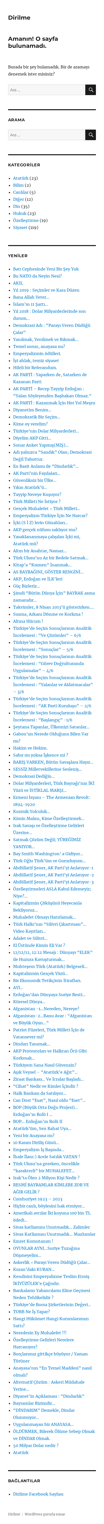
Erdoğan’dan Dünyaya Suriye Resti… (49, 994)
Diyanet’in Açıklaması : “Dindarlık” (48, 1396)
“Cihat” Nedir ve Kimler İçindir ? (45, 1086)
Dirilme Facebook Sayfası (38, 1494)
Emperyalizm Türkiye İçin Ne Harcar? (50, 515)
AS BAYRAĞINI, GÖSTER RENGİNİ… (48, 571)
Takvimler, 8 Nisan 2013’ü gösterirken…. (53, 607)
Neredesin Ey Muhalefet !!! (40, 1332)
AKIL (18, 283)
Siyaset (20, 227)
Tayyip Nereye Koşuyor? (37, 494)
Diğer (18, 199)
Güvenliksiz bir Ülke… (35, 480)
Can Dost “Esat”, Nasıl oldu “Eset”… (49, 1100)
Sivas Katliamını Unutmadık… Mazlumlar (54, 1234)
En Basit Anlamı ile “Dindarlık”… (46, 466)
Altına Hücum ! (28, 621)
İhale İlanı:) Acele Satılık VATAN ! (46, 1156)
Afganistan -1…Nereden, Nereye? (46, 1008)
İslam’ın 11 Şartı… (30, 304)
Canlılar (21, 192)
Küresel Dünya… (29, 1001)
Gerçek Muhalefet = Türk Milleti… (46, 508)
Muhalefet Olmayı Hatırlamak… (44, 917)
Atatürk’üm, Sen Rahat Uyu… (42, 1128)
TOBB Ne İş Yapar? (31, 1311)
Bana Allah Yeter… (31, 297)
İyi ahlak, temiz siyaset (36, 360)
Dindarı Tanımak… (31, 1043)
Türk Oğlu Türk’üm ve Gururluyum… (49, 860)
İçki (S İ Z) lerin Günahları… (40, 522)
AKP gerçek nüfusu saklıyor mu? (45, 529)
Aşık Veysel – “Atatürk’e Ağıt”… (45, 1072)
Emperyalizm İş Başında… (38, 1149)
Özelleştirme (26, 220)
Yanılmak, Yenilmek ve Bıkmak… (46, 339)
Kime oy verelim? (30, 423)
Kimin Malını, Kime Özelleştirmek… (49, 818)
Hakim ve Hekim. (30, 748)
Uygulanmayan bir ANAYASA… (43, 1424)
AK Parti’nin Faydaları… (37, 473)
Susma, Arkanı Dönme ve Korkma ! (48, 614)
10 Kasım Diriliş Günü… (36, 1142)
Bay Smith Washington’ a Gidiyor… (48, 853)
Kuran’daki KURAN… (34, 1269)
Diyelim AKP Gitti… (32, 438)
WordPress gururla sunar (45, 1514)
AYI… (18, 987)
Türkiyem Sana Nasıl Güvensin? (44, 1065)
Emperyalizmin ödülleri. (37, 353)
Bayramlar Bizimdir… (34, 1403)
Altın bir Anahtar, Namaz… (40, 550)
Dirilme (19, 17)
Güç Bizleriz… (26, 586)
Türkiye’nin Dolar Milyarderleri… (46, 431)
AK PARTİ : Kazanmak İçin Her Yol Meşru (54, 402)
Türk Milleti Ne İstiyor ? (37, 501)
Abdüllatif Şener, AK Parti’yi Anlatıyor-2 (53, 874)
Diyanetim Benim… (32, 409)
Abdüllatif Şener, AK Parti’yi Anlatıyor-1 (53, 867)
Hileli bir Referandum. (35, 367)
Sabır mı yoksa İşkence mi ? (40, 755)
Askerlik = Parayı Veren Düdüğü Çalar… (51, 1262)
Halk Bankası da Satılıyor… (39, 1093)
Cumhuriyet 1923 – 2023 (37, 1198)
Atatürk (21, 178)
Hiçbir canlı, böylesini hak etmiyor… (49, 1205)
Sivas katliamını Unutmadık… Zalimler (51, 1227)
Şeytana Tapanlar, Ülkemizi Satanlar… (51, 726)
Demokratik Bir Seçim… (36, 416)
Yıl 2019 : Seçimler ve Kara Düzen (46, 290)
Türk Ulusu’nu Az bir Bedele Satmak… (51, 557)
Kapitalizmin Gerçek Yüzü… (40, 973)
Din (16, 206)
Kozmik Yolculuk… (31, 811)
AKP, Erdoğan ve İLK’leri (37, 578)
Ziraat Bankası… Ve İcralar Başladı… (48, 1079)
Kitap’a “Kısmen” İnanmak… (42, 564)
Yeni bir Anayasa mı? (34, 1135)
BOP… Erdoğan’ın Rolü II (37, 1121)
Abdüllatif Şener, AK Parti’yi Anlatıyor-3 (53, 881)
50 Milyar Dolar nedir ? (36, 1445)
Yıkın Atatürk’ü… (30, 487)
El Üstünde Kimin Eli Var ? (39, 945)
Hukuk (20, 213)
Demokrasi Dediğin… (34, 776)
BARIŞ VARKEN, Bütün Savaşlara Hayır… (53, 762)
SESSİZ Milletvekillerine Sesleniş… (47, 769)
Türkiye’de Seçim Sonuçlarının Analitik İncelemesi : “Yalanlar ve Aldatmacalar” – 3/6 (53, 684)
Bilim (18, 185)
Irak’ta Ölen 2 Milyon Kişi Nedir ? (46, 1177)
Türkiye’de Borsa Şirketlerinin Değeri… (52, 1304)
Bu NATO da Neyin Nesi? (37, 276)
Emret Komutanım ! (33, 1241)
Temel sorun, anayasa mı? (39, 346)
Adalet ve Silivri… (30, 938)
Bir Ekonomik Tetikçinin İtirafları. (47, 980)
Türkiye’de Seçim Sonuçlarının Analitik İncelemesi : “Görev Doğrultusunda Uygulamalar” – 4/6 (52, 663)
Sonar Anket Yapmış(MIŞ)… (41, 445)
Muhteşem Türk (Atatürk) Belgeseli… (50, 966)
